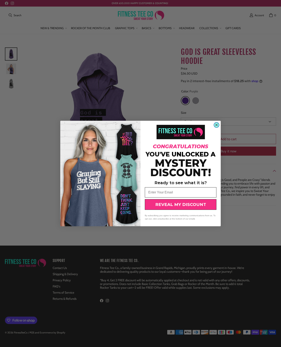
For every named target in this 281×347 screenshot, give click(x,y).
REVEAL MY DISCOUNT (180, 204)
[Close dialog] (216, 125)
